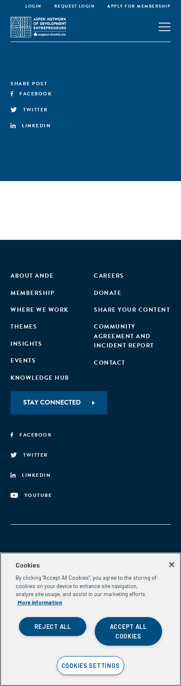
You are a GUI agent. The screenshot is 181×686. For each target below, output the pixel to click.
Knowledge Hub (40, 377)
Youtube (38, 495)
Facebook (35, 93)
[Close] (171, 564)
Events (23, 360)
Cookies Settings (90, 665)
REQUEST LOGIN (74, 6)
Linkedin (36, 125)
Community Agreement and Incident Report (124, 336)
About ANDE (32, 275)
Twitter (35, 109)
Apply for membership (138, 6)
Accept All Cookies (128, 631)
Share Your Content (132, 309)
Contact (109, 362)
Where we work (40, 309)
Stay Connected (52, 402)
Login (33, 6)
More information (40, 602)
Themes (24, 326)
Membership (32, 293)
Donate (107, 293)
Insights (26, 343)
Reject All (53, 626)
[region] (90, 619)
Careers (109, 275)
